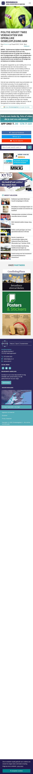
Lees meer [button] (20, 766)
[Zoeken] (29, 147)
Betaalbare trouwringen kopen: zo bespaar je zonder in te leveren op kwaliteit (21, 208)
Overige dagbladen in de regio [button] (11, 407)
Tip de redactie (18, 141)
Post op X (17, 137)
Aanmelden (6, 382)
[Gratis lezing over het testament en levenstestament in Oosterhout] (6, 256)
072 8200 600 (8, 356)
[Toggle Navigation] (30, 3)
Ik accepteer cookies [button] (16, 771)
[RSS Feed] (10, 368)
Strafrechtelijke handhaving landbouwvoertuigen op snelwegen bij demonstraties (20, 247)
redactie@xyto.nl (9, 359)
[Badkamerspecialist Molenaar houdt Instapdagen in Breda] (6, 201)
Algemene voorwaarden (8, 412)
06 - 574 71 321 (23, 123)
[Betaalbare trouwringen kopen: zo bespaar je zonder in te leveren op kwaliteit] (6, 209)
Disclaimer (4, 415)
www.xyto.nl (7, 361)
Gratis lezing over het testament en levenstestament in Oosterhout (21, 255)
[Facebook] (3, 368)
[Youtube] (6, 368)
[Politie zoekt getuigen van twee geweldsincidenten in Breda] (6, 232)
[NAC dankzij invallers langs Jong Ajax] (6, 224)
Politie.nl (26, 46)
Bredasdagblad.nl (12, 2)
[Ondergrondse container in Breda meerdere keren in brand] (6, 216)
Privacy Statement (7, 418)
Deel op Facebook (18, 132)
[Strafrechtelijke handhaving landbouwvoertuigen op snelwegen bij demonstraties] (6, 248)
